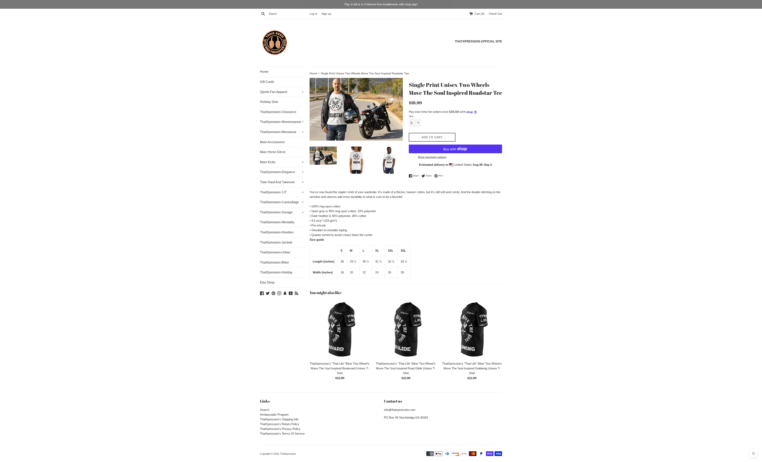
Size (411, 116)
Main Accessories (272, 142)
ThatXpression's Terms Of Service (282, 433)
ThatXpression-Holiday (276, 272)
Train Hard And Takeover (282, 182)
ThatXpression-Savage (282, 212)
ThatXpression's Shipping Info (279, 419)
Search (264, 409)
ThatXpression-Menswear (282, 132)
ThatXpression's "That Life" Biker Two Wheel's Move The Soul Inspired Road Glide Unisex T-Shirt (406, 368)
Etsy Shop (267, 282)
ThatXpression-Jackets (276, 242)
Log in (313, 13)
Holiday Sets (269, 102)
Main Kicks (282, 162)
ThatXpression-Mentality (277, 222)
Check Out (495, 13)
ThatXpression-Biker (274, 262)
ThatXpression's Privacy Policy (280, 428)
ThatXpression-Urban (275, 252)
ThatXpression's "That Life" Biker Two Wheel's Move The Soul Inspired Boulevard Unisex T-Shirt (339, 368)
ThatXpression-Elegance (282, 172)
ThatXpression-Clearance (278, 112)
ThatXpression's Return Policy (279, 424)
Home (264, 71)
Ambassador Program (274, 414)
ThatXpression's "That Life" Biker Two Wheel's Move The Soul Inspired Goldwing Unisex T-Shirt (472, 368)
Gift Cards (267, 81)
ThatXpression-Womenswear (282, 122)
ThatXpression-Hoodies (276, 232)
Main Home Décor (273, 152)
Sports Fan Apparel (282, 92)
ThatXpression (288, 453)
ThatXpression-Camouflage (282, 202)
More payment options (432, 157)
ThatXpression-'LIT (282, 192)
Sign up (326, 13)
